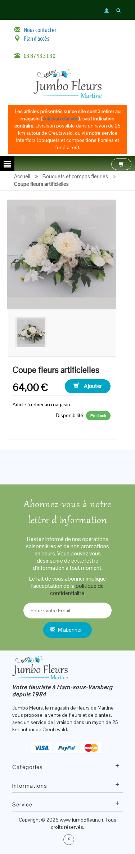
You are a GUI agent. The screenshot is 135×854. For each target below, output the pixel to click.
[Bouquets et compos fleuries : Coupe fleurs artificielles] (61, 253)
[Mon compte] (107, 10)
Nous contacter (40, 30)
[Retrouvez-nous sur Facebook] (68, 839)
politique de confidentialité (77, 589)
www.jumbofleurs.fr (81, 820)
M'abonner (70, 629)
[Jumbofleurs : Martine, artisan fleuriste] (67, 83)
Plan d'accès (36, 38)
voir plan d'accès (60, 118)
